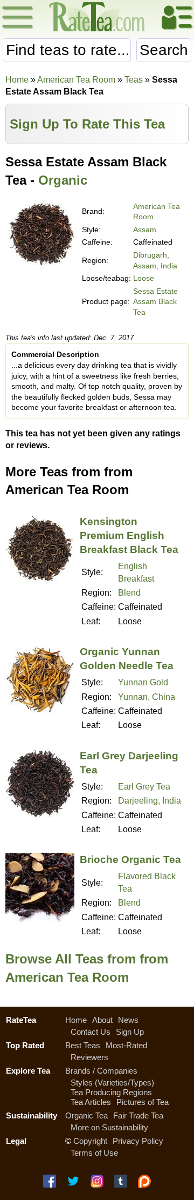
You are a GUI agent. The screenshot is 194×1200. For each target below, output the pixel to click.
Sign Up (130, 1031)
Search (164, 50)
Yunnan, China (146, 697)
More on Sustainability (109, 1127)
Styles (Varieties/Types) (112, 1082)
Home (17, 79)
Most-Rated (126, 1045)
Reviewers (89, 1057)
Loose (143, 278)
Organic (62, 180)
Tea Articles (91, 1102)
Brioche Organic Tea (130, 859)
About (102, 1019)
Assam (144, 229)
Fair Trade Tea (138, 1115)
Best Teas (82, 1045)
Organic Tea (86, 1115)
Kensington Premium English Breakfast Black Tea (129, 535)
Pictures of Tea (142, 1102)
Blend (129, 592)
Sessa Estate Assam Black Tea (155, 301)
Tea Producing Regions (111, 1092)
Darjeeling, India (149, 800)
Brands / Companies (101, 1070)
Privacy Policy (138, 1140)
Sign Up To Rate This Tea (87, 124)
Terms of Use (94, 1152)
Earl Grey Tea (144, 786)
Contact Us (90, 1031)
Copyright (90, 1140)
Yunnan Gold (143, 682)
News (128, 1019)
